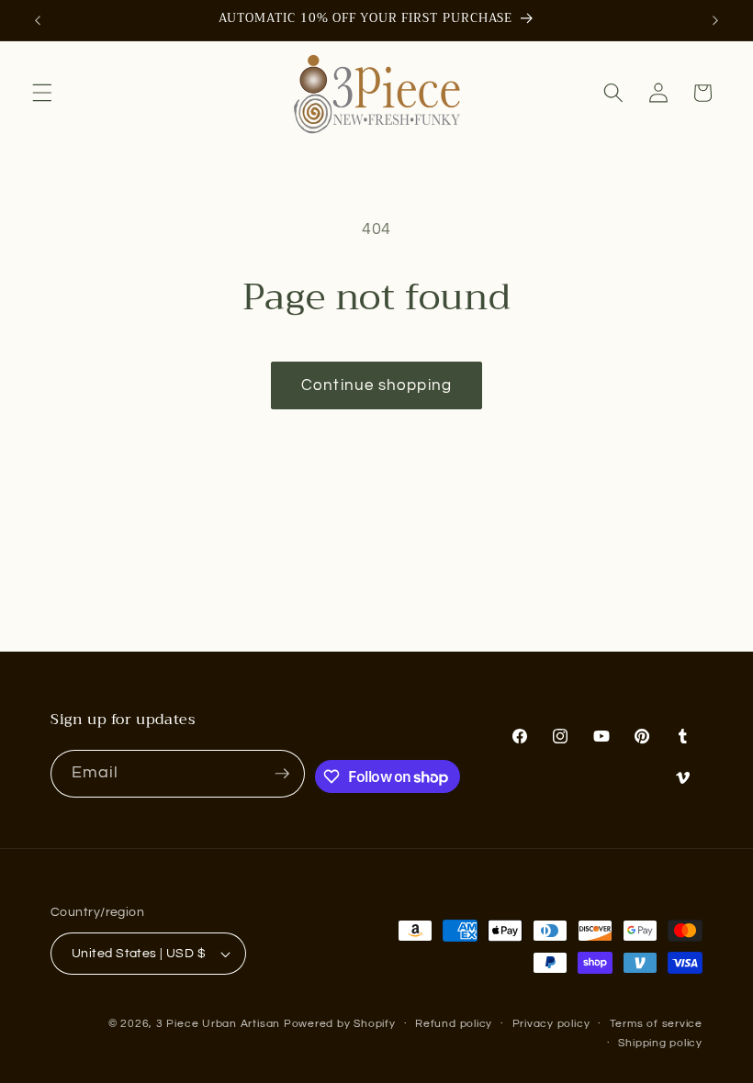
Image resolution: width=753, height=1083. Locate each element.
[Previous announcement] (37, 20)
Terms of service (656, 1024)
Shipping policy (660, 1043)
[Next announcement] (715, 20)
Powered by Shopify (340, 1024)
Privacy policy (551, 1024)
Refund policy (453, 1024)
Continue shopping (376, 385)
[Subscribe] (282, 774)
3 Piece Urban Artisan (218, 1024)
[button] (42, 93)
